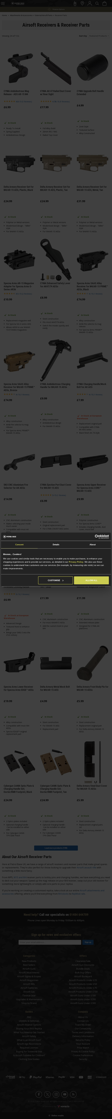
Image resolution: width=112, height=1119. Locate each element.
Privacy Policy (76, 562)
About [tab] (93, 544)
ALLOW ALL (91, 580)
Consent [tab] (19, 544)
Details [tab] (56, 544)
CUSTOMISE (54, 580)
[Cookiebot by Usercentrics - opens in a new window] (97, 537)
